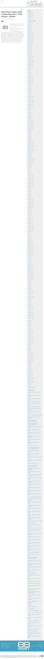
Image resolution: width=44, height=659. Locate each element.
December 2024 (31, 60)
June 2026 (30, 25)
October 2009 (30, 379)
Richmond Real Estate (32, 573)
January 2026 (30, 35)
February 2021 (30, 142)
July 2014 (29, 280)
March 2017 (30, 219)
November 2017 (31, 205)
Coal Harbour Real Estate (33, 445)
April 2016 (30, 239)
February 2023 (30, 96)
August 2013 (30, 298)
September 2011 (31, 342)
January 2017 (30, 223)
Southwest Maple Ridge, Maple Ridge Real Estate (34, 592)
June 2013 (30, 300)
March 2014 (30, 288)
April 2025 (30, 52)
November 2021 (31, 124)
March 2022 (30, 118)
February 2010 (30, 374)
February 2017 (30, 221)
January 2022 (30, 122)
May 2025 (30, 50)
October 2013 (30, 294)
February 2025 (30, 56)
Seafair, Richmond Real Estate (33, 583)
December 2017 (31, 203)
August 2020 (30, 151)
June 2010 (30, 366)
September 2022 (31, 106)
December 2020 (31, 146)
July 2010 (29, 364)
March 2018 (30, 197)
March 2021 (30, 140)
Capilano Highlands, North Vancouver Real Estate (33, 424)
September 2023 (31, 82)
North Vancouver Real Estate (33, 552)
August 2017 (30, 209)
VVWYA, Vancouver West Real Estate (35, 612)
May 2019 (30, 169)
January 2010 (30, 376)
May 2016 (30, 237)
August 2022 (30, 108)
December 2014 (31, 270)
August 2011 (30, 344)
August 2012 (30, 320)
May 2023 (30, 90)
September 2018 (31, 185)
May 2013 (30, 302)
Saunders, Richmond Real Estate (34, 581)
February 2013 (30, 308)
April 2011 (30, 350)
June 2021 (30, 134)
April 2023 (30, 92)
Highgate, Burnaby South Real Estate (35, 521)
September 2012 (31, 318)
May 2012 (30, 326)
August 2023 (30, 84)
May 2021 (30, 136)
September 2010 (31, 360)
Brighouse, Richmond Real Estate (34, 406)
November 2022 (31, 102)
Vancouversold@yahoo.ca (6, 647)
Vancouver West (31, 608)
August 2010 (30, 362)
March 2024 (30, 74)
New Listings (30, 14)
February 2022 (30, 120)
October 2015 (30, 251)
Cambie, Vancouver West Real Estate (35, 415)
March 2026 (30, 31)
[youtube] (6, 648)
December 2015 (31, 247)
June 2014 (30, 282)
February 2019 (30, 175)
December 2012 (31, 312)
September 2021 (31, 128)
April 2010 (30, 370)
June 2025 (30, 48)
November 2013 (31, 292)
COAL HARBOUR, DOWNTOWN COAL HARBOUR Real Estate (34, 448)
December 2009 (31, 378)
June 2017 (30, 213)
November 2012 (31, 314)
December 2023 (31, 78)
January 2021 (30, 144)
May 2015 (30, 261)
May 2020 (30, 153)
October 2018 (30, 183)
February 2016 (30, 243)
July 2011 (29, 346)
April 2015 (30, 263)
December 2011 (31, 336)
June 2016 (30, 235)
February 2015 (30, 266)
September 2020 (31, 150)
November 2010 (31, 356)
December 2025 (31, 37)
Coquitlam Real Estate (32, 463)
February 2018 (30, 199)
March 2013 (30, 306)
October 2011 (30, 340)
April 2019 (30, 171)
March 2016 (30, 241)
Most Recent (30, 23)
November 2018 (31, 181)
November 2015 (31, 249)
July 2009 (29, 383)
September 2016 (31, 229)
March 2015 (30, 264)
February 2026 (30, 33)
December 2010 (31, 354)
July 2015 (29, 257)
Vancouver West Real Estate (33, 610)
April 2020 (30, 155)
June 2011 (30, 348)
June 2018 (30, 191)
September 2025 (31, 42)
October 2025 (30, 40)
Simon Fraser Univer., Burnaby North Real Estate (33, 589)
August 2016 (30, 231)
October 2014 (30, 274)
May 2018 (30, 193)
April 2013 (30, 304)
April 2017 (30, 217)
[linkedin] (4, 648)
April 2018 (30, 195)
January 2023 (30, 98)
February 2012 (30, 332)
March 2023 (30, 94)
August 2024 (30, 68)
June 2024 (30, 72)
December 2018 (31, 179)
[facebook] (2, 648)
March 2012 (30, 330)
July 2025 (29, 46)
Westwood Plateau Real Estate (34, 629)
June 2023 (30, 88)
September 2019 (31, 161)
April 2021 (30, 138)
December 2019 (31, 159)
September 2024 (31, 66)
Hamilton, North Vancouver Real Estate (10, 19)
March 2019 (30, 173)
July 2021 (29, 132)
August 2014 (30, 278)
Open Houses (30, 16)
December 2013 (31, 290)
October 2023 (30, 80)
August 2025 (30, 44)
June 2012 (30, 324)
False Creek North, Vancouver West (34, 496)
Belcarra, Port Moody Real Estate (34, 401)
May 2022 (30, 114)
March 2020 (30, 157)
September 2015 (31, 253)
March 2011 (30, 352)
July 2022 (29, 110)
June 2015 (30, 259)
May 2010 (30, 368)
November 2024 (31, 62)
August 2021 (30, 130)
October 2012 (30, 316)
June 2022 (30, 112)
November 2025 (31, 38)
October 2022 (30, 104)
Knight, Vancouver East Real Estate (34, 528)
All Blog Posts (30, 12)
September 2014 (31, 276)
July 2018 (29, 189)
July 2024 (29, 70)
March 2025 (30, 54)
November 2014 (31, 272)
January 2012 (30, 334)
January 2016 (30, 245)
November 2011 (31, 338)
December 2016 (31, 225)
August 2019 (30, 163)
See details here (13, 26)
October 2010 (30, 358)
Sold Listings (30, 18)
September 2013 (31, 296)
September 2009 (31, 381)
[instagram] (8, 648)
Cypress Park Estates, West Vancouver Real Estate (33, 466)
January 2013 (30, 310)
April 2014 (30, 286)
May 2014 (30, 284)
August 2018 (30, 187)
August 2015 (30, 255)
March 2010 (30, 372)
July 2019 (29, 165)
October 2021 (30, 126)
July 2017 (29, 211)
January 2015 (30, 268)
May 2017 (30, 215)
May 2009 (30, 385)
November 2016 (31, 227)
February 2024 (30, 76)
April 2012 (30, 328)
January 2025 (30, 58)
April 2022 (30, 116)
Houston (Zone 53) (31, 523)
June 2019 (30, 167)
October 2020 (30, 148)
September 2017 (31, 207)
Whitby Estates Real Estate (33, 631)
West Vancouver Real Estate (33, 620)
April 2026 (30, 29)
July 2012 (29, 322)
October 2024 (30, 64)
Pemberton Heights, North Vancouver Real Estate (33, 558)
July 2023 (29, 86)
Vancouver (30, 604)
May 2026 (30, 27)
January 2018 (30, 201)
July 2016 (29, 233)
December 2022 (31, 100)
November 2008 (31, 387)
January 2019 (30, 177)
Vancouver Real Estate (32, 606)
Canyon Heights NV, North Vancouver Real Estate (33, 421)
